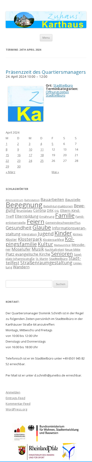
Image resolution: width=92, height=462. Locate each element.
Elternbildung (26, 216)
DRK (50, 210)
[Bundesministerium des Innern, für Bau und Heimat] (53, 440)
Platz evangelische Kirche (28, 254)
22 (7, 161)
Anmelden (13, 392)
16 (19, 155)
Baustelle (72, 199)
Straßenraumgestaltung (46, 263)
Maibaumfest (62, 245)
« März (10, 172)
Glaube (42, 227)
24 (30, 161)
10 (30, 149)
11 (42, 149)
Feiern (35, 221)
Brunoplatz (24, 211)
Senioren (62, 253)
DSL (56, 211)
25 (42, 161)
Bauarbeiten (52, 199)
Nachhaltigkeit (54, 249)
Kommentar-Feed (18, 403)
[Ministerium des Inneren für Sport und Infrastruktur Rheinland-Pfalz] (38, 460)
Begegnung (24, 204)
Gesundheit (19, 228)
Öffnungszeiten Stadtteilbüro (57, 94)
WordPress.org (16, 409)
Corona (39, 210)
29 (7, 166)
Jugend (46, 233)
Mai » (55, 172)
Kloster (11, 239)
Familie (65, 215)
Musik (38, 249)
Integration (29, 234)
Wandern (21, 267)
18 (42, 155)
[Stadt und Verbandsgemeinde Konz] (69, 460)
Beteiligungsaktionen (58, 206)
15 (7, 155)
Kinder (63, 233)
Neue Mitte (72, 249)
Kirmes (78, 234)
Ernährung (46, 216)
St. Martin (42, 259)
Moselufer (21, 249)
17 (30, 155)
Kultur (45, 244)
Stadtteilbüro (58, 259)
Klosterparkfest (53, 240)
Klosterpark (30, 239)
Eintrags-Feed (15, 398)
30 (19, 166)
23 (19, 161)
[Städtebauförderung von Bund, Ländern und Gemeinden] (19, 440)
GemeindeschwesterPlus (62, 223)
